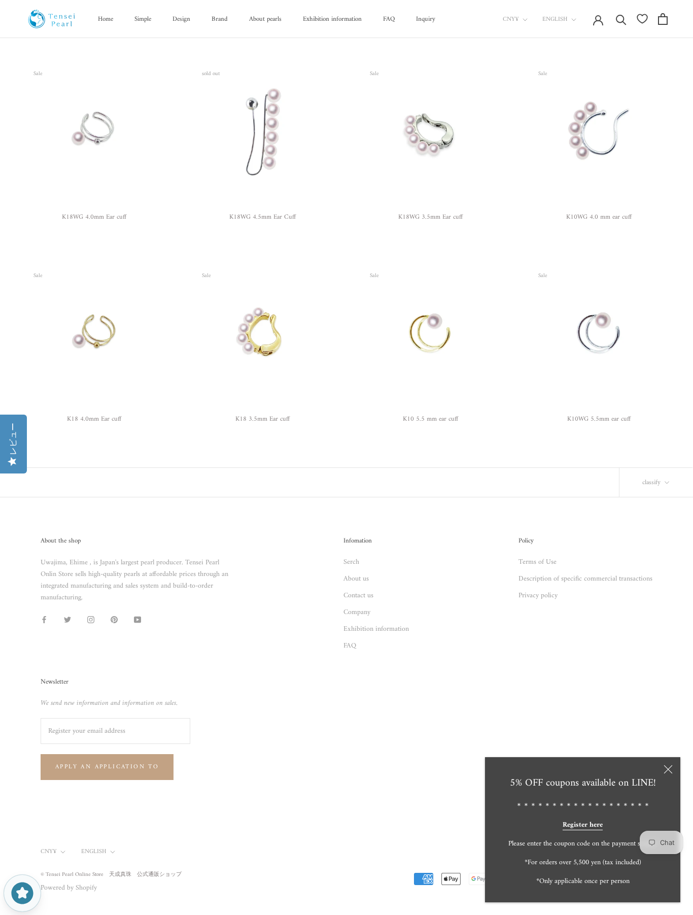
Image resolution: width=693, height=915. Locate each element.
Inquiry (425, 19)
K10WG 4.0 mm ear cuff (599, 217)
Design (181, 19)
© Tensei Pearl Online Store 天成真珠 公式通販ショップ (111, 874)
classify (652, 482)
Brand (220, 19)
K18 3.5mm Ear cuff (262, 419)
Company (356, 612)
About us (356, 578)
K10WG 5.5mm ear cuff (599, 419)
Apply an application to (107, 767)
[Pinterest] (114, 619)
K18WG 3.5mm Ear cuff (430, 217)
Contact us (358, 595)
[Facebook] (44, 619)
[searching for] (621, 19)
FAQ (389, 19)
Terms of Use (537, 562)
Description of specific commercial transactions (585, 578)
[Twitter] (67, 619)
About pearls (265, 19)
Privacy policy (538, 595)
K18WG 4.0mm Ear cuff (94, 217)
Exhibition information (332, 19)
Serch (351, 562)
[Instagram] (90, 619)
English (555, 19)
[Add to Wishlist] (155, 71)
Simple (142, 19)
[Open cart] (663, 19)
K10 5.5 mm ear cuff (430, 419)
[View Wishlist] (642, 18)
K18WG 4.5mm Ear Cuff (262, 217)
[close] (668, 769)
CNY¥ (511, 19)
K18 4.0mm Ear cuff (94, 419)
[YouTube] (137, 619)
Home (105, 19)
